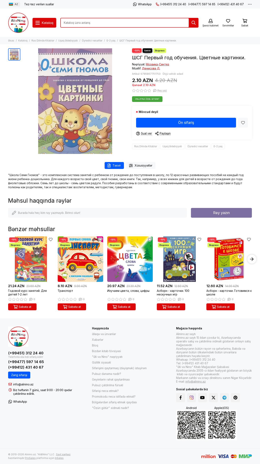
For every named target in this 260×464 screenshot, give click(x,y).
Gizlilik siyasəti (101, 362)
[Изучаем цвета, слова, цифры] (130, 259)
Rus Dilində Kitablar (42, 40)
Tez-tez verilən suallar (39, 4)
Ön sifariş (186, 122)
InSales (59, 458)
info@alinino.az (23, 384)
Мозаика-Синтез (157, 64)
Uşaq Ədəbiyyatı (68, 40)
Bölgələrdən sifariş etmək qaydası (114, 402)
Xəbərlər (97, 339)
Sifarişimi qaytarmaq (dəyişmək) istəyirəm (119, 368)
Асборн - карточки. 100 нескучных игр (173, 292)
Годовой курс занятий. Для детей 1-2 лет (27, 292)
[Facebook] (180, 397)
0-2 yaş (110, 40)
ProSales (30, 458)
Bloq (95, 345)
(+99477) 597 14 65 (201, 4)
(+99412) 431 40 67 (230, 4)
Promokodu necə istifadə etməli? (113, 396)
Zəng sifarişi (19, 375)
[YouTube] (202, 397)
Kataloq (22, 40)
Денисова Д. (151, 68)
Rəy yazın (221, 213)
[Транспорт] (80, 259)
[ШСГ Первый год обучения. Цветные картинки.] (75, 101)
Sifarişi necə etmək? (105, 391)
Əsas (11, 40)
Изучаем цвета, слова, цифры (128, 290)
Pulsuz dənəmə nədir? (106, 373)
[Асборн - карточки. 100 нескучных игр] (179, 259)
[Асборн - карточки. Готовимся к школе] (229, 259)
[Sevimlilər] (243, 123)
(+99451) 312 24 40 (173, 4)
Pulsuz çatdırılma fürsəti (107, 385)
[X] (213, 397)
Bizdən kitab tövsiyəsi (106, 351)
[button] (8, 259)
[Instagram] (191, 397)
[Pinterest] (235, 397)
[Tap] (193, 23)
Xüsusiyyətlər (143, 165)
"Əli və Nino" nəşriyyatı (107, 356)
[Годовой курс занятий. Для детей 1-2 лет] (31, 259)
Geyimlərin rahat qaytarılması (111, 379)
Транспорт (65, 290)
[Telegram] (224, 397)
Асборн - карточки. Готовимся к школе (229, 292)
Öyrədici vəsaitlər (92, 40)
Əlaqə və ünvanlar (104, 334)
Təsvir (117, 165)
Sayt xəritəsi (63, 454)
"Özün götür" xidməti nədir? (110, 408)
